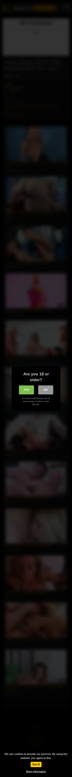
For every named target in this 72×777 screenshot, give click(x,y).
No (46, 389)
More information (36, 771)
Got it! (36, 764)
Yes (26, 389)
